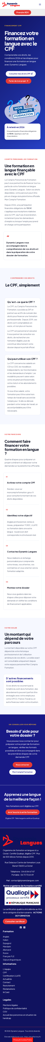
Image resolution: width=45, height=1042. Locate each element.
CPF (5, 972)
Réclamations (9, 989)
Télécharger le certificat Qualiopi (27, 818)
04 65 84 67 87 (28, 871)
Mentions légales (10, 1005)
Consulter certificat (15, 921)
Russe (5, 953)
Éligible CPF (10, 818)
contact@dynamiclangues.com (25, 880)
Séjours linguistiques (12, 959)
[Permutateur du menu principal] (40, 4)
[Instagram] (24, 927)
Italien (5, 940)
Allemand (7, 950)
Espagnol (7, 943)
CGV (5, 1011)
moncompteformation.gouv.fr (20, 492)
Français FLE (8, 956)
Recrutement (9, 985)
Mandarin (7, 946)
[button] (22, 12)
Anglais (6, 936)
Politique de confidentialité (15, 1008)
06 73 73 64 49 (27, 875)
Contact (6, 982)
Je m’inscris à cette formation (22, 812)
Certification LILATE (12, 975)
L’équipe (7, 969)
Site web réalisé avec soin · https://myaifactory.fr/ (22, 1037)
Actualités (7, 979)
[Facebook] (21, 927)
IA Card (6, 992)
